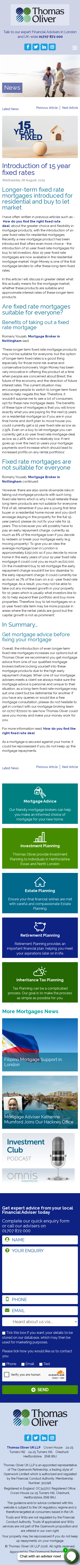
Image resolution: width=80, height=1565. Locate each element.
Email (29, 1364)
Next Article (70, 107)
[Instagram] (52, 47)
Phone (10, 1364)
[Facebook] (27, 47)
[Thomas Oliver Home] (40, 14)
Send (43, 1389)
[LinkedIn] (44, 47)
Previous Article (47, 107)
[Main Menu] (74, 47)
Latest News (10, 109)
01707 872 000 (51, 37)
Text (46, 1364)
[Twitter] (35, 47)
